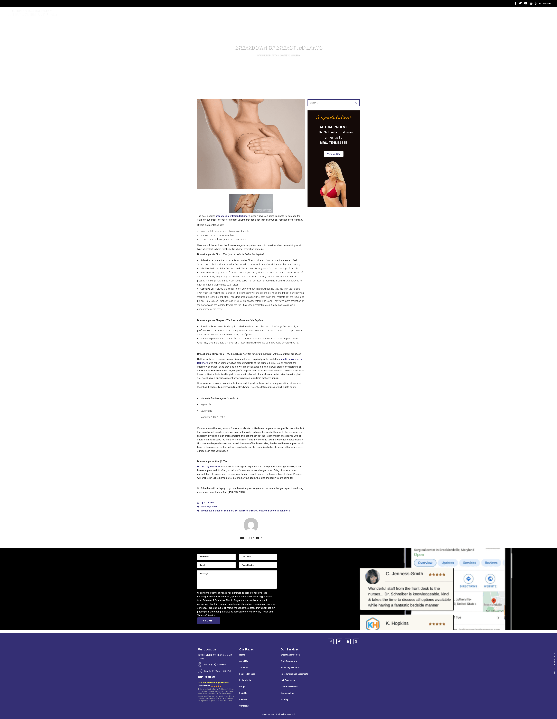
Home (242, 655)
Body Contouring (289, 661)
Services (243, 667)
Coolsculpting (287, 693)
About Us (243, 661)
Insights (243, 693)
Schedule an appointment (555, 663)
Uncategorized (209, 506)
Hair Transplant (288, 680)
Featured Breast (247, 674)
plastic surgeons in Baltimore (274, 510)
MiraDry (284, 699)
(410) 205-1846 (543, 3)
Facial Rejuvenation (290, 667)
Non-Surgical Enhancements (294, 674)
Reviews (243, 699)
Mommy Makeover (289, 687)
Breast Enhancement (290, 655)
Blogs (242, 687)
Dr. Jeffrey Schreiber (208, 466)
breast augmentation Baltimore (233, 216)
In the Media (245, 680)
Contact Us (244, 706)
